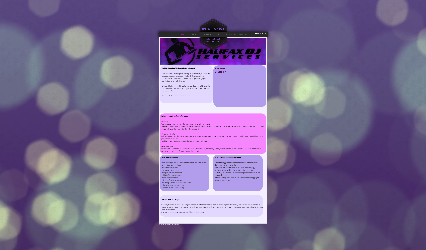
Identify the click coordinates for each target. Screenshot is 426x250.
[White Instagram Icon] (261, 33)
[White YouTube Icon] (265, 33)
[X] (258, 33)
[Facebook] (256, 33)
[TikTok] (263, 33)
